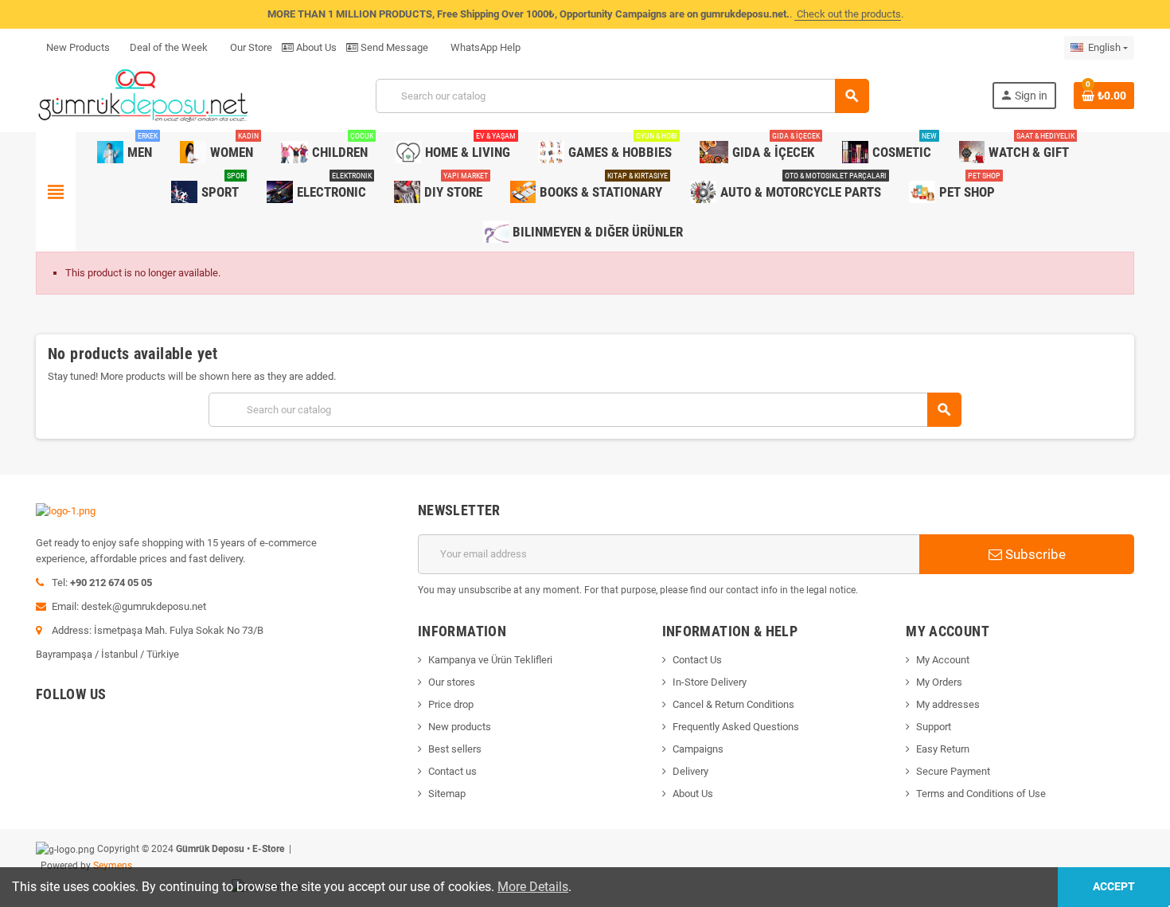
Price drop (451, 704)
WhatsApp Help (484, 47)
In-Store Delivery (710, 682)
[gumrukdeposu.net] (144, 95)
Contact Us (697, 660)
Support (933, 727)
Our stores (451, 682)
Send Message (393, 47)
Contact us (452, 771)
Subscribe (1034, 554)
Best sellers (455, 749)
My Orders (939, 682)
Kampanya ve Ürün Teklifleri (490, 660)
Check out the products (847, 14)
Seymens (112, 865)
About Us (315, 47)
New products (459, 727)
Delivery (690, 771)
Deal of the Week (169, 47)
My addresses (948, 704)
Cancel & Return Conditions (733, 704)
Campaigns (698, 749)
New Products (78, 47)
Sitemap (447, 793)
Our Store (250, 47)
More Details (532, 886)
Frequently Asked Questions (736, 727)
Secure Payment (953, 771)
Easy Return (942, 749)
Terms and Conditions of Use (981, 793)
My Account (942, 660)
